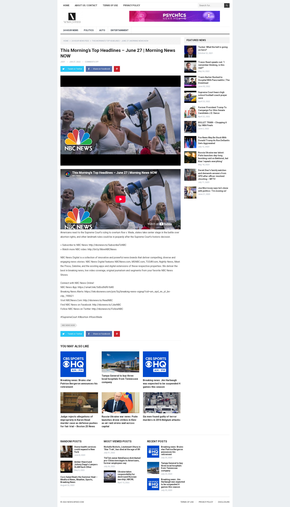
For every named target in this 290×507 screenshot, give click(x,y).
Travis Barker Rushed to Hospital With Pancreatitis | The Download (214, 80)
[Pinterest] (117, 69)
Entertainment (120, 30)
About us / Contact (86, 5)
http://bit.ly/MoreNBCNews (102, 249)
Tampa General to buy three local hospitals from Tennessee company (120, 379)
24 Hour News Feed (80, 41)
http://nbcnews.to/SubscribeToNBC (107, 245)
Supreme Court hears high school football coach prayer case (212, 95)
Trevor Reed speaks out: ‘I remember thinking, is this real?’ (211, 65)
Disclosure (224, 502)
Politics (89, 30)
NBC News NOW (68, 325)
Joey (62, 62)
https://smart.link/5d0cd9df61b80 (96, 287)
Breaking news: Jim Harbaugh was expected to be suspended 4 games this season (161, 383)
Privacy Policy (131, 5)
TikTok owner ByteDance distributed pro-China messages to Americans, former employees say (122, 460)
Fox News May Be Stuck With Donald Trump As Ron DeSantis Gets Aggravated (214, 140)
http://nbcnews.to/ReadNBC (98, 300)
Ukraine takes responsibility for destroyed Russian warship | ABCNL (127, 475)
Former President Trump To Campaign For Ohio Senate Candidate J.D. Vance (212, 110)
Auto (102, 30)
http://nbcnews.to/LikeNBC (106, 304)
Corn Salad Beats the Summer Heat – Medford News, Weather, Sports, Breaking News (78, 479)
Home (66, 5)
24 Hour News (70, 30)
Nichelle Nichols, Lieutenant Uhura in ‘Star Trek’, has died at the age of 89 (122, 448)
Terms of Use (110, 5)
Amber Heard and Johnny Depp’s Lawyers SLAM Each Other (86, 464)
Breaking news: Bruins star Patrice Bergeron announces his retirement (79, 383)
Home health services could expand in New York (85, 449)
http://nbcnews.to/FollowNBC (107, 308)
